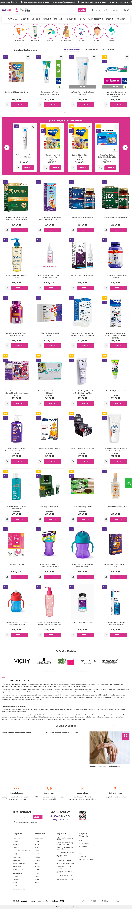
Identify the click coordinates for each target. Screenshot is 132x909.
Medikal (82, 19)
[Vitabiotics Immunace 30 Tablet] (40, 461)
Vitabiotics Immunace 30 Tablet (49, 449)
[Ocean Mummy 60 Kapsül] (7, 577)
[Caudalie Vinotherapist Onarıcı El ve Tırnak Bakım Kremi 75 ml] (73, 403)
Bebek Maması (17, 838)
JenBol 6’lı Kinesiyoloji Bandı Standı (82, 449)
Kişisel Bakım (71, 19)
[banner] (22, 661)
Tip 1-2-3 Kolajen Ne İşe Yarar (65, 852)
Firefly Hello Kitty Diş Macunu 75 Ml (115, 391)
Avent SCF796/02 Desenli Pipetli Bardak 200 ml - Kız (82, 565)
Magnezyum (16, 844)
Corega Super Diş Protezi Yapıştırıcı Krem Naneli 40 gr (82, 93)
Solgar (36, 847)
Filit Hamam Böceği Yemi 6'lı (82, 507)
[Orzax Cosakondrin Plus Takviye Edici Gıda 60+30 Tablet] (7, 345)
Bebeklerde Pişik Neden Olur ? (65, 876)
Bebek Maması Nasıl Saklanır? (65, 863)
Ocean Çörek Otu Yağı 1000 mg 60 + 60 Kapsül (115, 276)
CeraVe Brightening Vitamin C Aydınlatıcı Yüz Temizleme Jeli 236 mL (16, 450)
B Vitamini (15, 876)
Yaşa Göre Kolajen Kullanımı (65, 879)
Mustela (37, 882)
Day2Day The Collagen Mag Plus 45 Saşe (49, 334)
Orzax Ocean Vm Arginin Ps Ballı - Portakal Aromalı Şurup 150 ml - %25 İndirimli (49, 219)
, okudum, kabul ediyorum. (27, 822)
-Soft (55, 907)
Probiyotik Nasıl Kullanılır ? (64, 860)
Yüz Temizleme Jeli (18, 866)
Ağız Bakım (25, 19)
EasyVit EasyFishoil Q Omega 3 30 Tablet (115, 565)
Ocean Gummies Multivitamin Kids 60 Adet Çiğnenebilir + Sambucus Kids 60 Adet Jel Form (16, 392)
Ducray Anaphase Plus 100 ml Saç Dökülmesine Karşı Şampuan (115, 450)
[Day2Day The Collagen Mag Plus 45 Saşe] (40, 345)
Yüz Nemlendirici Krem (19, 889)
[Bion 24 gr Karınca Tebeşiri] (40, 519)
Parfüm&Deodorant (95, 19)
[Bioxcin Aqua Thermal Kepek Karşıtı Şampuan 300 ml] (106, 635)
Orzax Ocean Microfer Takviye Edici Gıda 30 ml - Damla (16, 93)
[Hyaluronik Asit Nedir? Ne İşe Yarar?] (110, 747)
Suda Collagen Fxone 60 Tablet (82, 622)
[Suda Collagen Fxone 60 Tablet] (73, 635)
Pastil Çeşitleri (17, 854)
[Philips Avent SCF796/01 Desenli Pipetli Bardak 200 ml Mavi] (7, 635)
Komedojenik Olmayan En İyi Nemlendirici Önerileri (65, 843)
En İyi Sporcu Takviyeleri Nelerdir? (64, 867)
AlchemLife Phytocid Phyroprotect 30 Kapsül (49, 392)
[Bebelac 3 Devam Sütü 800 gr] (45, 167)
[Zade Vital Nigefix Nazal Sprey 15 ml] (73, 288)
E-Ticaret (59, 907)
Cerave (37, 873)
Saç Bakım (110, 19)
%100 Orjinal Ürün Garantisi (86, 859)
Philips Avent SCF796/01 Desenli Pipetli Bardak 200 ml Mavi (16, 623)
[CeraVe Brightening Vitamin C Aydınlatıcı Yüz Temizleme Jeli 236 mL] (7, 461)
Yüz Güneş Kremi (18, 870)
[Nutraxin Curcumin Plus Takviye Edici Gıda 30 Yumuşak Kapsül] (7, 230)
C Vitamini (15, 841)
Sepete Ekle (19, 104)
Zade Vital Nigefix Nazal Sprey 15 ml (82, 276)
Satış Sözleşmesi (84, 843)
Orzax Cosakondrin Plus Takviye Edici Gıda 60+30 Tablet (16, 334)
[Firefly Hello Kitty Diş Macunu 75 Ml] (106, 403)
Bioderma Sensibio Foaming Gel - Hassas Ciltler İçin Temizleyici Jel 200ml (49, 623)
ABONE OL (37, 817)
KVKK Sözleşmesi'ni (21, 822)
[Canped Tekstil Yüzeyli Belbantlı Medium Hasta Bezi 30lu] (100, 167)
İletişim (81, 853)
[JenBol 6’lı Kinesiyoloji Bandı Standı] (73, 461)
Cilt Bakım (47, 19)
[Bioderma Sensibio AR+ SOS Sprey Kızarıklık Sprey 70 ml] (40, 288)
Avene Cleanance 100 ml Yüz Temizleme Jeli (16, 508)
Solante (37, 844)
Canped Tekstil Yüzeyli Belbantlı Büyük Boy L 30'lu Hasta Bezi (80, 156)
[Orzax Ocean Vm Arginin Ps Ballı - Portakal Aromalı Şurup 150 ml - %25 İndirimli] (40, 230)
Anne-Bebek (36, 19)
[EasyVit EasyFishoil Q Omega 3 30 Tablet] (106, 577)
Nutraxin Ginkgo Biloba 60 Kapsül (115, 217)
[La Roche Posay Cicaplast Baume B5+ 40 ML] (106, 104)
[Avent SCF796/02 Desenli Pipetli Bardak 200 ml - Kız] (73, 577)
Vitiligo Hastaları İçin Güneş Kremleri (65, 838)
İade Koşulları (83, 846)
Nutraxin (37, 851)
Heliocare (37, 841)
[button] (6, 32)
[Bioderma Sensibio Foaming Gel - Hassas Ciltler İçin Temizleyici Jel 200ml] (40, 635)
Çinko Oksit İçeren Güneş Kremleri (64, 872)
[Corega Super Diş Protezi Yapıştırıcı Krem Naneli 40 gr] (73, 104)
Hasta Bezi (16, 879)
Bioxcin (37, 886)
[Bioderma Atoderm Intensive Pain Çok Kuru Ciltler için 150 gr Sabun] (73, 345)
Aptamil (37, 876)
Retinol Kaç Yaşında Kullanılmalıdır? (62, 856)
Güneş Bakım (58, 19)
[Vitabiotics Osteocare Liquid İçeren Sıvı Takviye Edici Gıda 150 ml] (106, 345)
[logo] (6, 10)
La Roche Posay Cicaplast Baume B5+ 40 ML (115, 93)
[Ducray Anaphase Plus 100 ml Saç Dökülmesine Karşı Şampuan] (106, 461)
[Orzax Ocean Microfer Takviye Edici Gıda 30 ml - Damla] (7, 104)
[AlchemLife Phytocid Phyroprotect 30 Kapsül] (40, 403)
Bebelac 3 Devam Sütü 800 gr (52, 156)
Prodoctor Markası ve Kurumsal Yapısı (62, 733)
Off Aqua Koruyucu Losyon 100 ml (115, 507)
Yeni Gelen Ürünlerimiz (91, 49)
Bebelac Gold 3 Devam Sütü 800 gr (49, 92)
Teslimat (81, 850)
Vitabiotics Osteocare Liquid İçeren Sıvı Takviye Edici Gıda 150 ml (115, 334)
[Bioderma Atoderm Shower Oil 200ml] (7, 288)
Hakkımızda (82, 856)
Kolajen (15, 882)
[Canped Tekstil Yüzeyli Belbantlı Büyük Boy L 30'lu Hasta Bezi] (73, 167)
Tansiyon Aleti (17, 860)
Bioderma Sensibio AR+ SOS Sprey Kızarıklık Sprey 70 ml (49, 276)
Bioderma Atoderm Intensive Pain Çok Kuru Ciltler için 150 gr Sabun (82, 334)
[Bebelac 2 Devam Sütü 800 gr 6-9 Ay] (18, 167)
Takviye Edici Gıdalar (19, 873)
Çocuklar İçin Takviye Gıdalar (21, 851)
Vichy (36, 863)
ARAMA (82, 10)
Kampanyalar (12, 19)
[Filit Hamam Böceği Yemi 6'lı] (73, 519)
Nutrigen (37, 857)
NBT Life (37, 860)
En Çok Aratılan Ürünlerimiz (72, 49)
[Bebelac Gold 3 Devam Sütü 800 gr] (40, 104)
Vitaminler (121, 19)
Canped (37, 879)
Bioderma (37, 866)
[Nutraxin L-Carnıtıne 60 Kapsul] (73, 230)
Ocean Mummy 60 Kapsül (16, 564)
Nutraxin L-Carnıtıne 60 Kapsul (82, 217)
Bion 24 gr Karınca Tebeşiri (49, 507)
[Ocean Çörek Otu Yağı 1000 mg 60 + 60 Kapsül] (106, 288)
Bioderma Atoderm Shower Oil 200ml (16, 276)
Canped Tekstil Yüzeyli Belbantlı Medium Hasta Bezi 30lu (107, 156)
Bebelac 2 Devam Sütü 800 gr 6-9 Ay (24, 156)
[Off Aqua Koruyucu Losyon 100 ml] (106, 519)
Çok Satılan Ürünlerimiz (110, 49)
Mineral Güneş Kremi (19, 863)
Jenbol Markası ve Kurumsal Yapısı (16, 733)
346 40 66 (60, 816)
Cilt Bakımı (16, 886)
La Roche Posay (39, 838)
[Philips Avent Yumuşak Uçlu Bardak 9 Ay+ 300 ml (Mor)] (40, 577)
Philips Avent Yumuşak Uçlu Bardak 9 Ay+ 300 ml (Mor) (49, 565)
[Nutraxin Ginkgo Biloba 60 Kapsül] (106, 230)
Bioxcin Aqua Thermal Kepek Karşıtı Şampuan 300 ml (115, 623)
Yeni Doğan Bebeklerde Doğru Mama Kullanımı (65, 848)
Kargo (80, 840)
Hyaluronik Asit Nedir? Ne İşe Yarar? (105, 767)
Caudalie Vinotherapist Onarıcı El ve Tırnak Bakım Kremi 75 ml (82, 392)
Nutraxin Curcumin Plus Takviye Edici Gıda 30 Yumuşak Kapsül (16, 218)
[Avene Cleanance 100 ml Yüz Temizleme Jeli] (7, 519)
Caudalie (37, 870)
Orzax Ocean (38, 854)
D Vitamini (16, 847)
